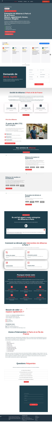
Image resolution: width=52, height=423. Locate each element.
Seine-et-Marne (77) (10, 343)
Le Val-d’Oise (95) (10, 351)
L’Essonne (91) (9, 345)
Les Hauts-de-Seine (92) (11, 347)
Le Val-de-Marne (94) (11, 349)
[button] (46, 1)
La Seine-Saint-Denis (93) (11, 348)
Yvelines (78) (9, 344)
